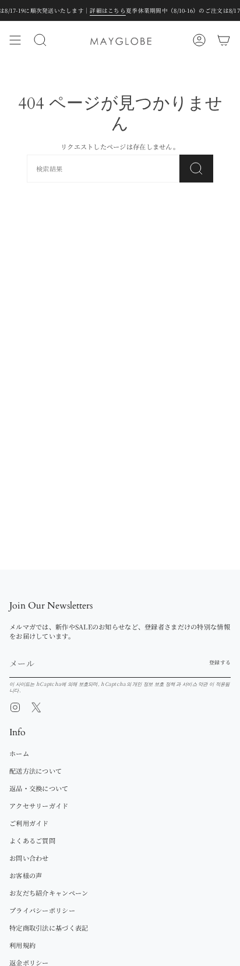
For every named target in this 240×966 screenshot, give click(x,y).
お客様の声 (25, 875)
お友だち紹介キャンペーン (48, 892)
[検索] (196, 169)
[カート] (223, 40)
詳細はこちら (92, 10)
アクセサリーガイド (39, 805)
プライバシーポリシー (42, 910)
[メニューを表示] (15, 40)
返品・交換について (39, 788)
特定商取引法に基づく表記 (48, 927)
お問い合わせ (29, 858)
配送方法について (35, 770)
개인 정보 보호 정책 (154, 683)
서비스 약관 (195, 683)
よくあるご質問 (32, 840)
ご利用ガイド (29, 823)
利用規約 (22, 945)
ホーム (19, 753)
